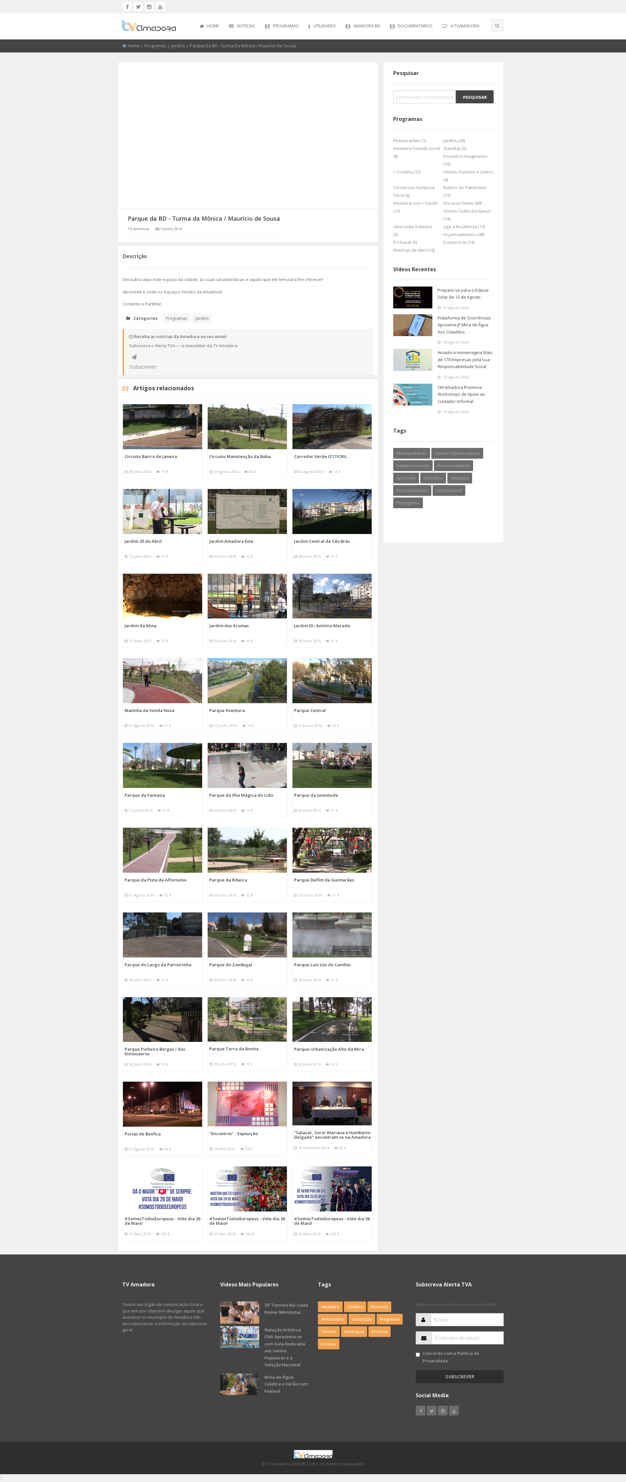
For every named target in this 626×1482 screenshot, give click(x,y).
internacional (449, 490)
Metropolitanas (411, 453)
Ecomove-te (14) (458, 242)
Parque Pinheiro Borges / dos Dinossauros (155, 1051)
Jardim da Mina (140, 626)
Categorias (145, 318)
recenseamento (453, 465)
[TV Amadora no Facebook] (127, 6)
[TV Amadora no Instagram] (149, 6)
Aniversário (332, 1319)
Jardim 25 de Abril (143, 541)
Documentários (415, 26)
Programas (286, 26)
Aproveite (406, 478)
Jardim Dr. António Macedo (322, 626)
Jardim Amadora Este (231, 541)
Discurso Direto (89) (462, 203)
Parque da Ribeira (228, 880)
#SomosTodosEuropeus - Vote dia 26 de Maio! (162, 1221)
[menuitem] (209, 26)
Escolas (328, 1344)
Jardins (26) (454, 140)
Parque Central (310, 710)
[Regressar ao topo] (605, 1441)
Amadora (460, 478)
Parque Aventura (227, 710)
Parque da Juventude (316, 795)
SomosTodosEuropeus (457, 453)
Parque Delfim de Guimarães (324, 880)
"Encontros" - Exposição (233, 1133)
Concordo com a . (451, 1357)
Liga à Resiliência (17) (464, 227)
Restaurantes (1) (409, 140)
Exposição (362, 1319)
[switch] (418, 1355)
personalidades (412, 490)
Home (213, 26)
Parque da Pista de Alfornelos (155, 880)
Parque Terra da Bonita (234, 1049)
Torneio (328, 1331)
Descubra (433, 478)
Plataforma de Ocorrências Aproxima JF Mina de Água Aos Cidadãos (464, 325)
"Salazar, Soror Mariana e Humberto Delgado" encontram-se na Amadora (332, 1135)
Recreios (379, 1307)
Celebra (355, 1307)
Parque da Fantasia (145, 795)
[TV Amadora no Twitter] (138, 6)
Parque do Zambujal (230, 965)
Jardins (178, 46)
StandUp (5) (454, 148)
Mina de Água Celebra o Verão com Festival (285, 1384)
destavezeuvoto (412, 465)
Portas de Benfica (143, 1134)
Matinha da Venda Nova (149, 710)
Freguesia (389, 1319)
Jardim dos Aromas (229, 626)
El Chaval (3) (405, 242)
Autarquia (354, 1331)
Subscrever (134, 357)
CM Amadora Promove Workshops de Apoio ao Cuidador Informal (461, 394)
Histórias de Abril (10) (414, 250)
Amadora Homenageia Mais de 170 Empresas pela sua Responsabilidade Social (465, 359)
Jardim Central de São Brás (322, 541)
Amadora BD (366, 26)
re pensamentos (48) (463, 234)
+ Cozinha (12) (407, 172)
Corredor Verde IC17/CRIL (320, 456)
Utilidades (324, 26)
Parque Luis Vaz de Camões (322, 965)
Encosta (379, 1331)
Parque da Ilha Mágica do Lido (241, 795)
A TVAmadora (465, 26)
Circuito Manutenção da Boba (240, 456)
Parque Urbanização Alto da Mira (329, 1049)
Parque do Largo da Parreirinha (158, 965)
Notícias (246, 26)
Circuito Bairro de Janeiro (151, 456)
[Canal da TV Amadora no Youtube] (160, 6)
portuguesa (408, 503)
